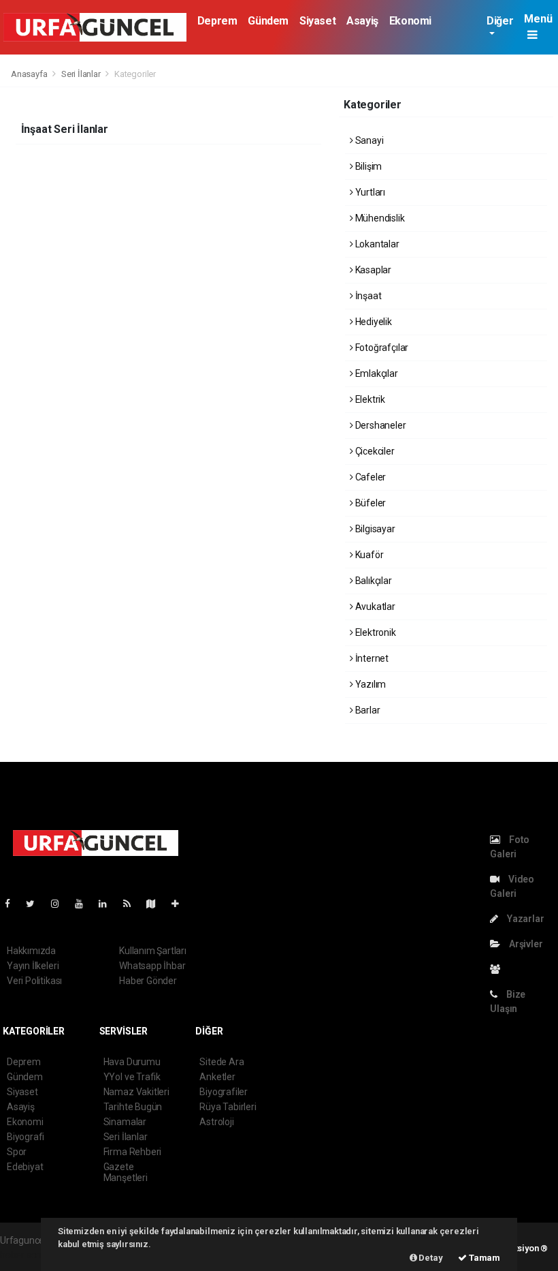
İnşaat (367, 295)
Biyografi (25, 1136)
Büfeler (369, 502)
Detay (430, 1258)
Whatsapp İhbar (152, 965)
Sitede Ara (221, 1061)
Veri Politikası (34, 980)
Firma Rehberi (132, 1151)
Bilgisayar (374, 528)
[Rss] (132, 903)
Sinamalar (124, 1121)
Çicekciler (374, 451)
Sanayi (368, 140)
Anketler (217, 1076)
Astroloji (216, 1121)
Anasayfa (30, 74)
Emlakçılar (375, 373)
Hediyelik (372, 321)
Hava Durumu (132, 1061)
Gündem (268, 20)
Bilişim (367, 166)
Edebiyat (25, 1166)
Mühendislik (379, 218)
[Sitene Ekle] (180, 903)
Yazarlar (524, 918)
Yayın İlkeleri (33, 965)
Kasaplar (372, 269)
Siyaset (317, 20)
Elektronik (374, 632)
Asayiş (362, 20)
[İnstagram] (60, 903)
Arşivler (524, 943)
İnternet (371, 658)
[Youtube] (84, 903)
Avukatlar (374, 606)
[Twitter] (36, 903)
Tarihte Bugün (133, 1106)
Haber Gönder (148, 980)
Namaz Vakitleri (136, 1091)
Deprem (217, 20)
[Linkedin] (108, 903)
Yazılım (369, 684)
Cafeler (369, 477)
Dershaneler (379, 425)
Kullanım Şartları (152, 950)
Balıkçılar (372, 580)
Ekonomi (410, 20)
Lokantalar (376, 244)
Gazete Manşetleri (125, 1172)
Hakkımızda (31, 950)
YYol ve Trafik (132, 1076)
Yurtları (369, 192)
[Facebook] (13, 903)
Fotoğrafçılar (380, 347)
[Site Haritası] (156, 903)
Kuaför (368, 554)
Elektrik (369, 399)
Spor (17, 1151)
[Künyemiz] (498, 969)
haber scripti (26, 1254)
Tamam (483, 1258)
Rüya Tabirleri (227, 1106)
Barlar (366, 710)
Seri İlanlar (81, 74)
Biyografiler (223, 1091)
